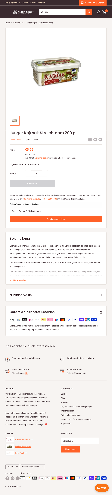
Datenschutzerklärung (70, 415)
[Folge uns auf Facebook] (7, 478)
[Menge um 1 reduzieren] (28, 173)
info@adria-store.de (31, 199)
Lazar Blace (16, 140)
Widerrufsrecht (67, 411)
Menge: (13, 173)
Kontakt (64, 402)
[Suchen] (89, 12)
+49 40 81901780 (49, 199)
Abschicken (70, 449)
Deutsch (10, 467)
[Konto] (98, 11)
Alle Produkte (18, 23)
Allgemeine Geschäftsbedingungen (76, 406)
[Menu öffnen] (6, 12)
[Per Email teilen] (100, 139)
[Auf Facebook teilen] (90, 139)
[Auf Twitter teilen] (95, 139)
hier (26, 373)
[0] (104, 12)
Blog (63, 398)
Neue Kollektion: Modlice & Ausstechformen (25, 3)
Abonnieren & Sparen (94, 3)
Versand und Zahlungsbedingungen (76, 419)
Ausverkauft (32, 183)
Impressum (66, 423)
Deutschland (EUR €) (30, 467)
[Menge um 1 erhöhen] (45, 173)
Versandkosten (41, 158)
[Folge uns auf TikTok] (18, 478)
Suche (64, 394)
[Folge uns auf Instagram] (12, 478)
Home (7, 23)
